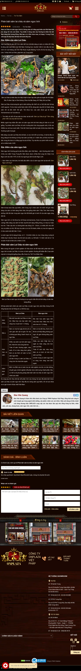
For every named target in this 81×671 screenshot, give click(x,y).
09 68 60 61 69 (25, 1)
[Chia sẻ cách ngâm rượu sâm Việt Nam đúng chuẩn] (71, 426)
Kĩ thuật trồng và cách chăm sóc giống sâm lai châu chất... (74, 138)
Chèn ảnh (47, 509)
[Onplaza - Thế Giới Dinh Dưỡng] (40, 8)
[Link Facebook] (53, 1)
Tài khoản (66, 1)
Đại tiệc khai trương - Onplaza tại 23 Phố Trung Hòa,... (74, 114)
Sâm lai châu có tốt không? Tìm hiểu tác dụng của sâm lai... (30, 430)
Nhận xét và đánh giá (8, 483)
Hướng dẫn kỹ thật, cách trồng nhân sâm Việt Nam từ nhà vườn (10, 447)
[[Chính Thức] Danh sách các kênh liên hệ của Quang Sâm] (68, 73)
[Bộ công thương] (39, 660)
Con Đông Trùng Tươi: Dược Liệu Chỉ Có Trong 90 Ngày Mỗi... (74, 89)
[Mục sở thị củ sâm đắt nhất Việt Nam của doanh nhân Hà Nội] (51, 442)
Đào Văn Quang (21, 395)
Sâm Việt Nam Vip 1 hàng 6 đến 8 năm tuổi (74, 189)
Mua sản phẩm (64, 168)
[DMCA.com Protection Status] (26, 661)
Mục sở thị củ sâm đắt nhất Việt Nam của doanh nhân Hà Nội (51, 447)
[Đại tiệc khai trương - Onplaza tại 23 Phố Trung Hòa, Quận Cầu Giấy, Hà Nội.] (63, 117)
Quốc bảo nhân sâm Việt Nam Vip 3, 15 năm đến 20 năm (74, 173)
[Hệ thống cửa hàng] (40, 530)
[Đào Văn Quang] (7, 403)
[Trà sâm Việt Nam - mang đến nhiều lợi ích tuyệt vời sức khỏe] (30, 442)
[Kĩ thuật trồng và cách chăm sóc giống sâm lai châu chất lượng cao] (63, 141)
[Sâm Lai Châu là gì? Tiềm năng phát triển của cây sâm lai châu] (51, 426)
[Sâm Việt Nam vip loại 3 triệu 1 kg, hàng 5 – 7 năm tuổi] (63, 160)
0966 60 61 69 (8, 1)
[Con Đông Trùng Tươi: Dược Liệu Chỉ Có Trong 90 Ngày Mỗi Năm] (63, 92)
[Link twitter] (55, 1)
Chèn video (54, 509)
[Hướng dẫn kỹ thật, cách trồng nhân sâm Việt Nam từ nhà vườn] (10, 442)
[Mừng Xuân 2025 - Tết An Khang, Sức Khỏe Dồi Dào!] (63, 106)
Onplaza (64, 22)
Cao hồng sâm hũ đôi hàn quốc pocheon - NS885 (73, 205)
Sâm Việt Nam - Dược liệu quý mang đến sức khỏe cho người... (71, 447)
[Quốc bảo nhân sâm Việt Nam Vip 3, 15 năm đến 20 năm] (63, 177)
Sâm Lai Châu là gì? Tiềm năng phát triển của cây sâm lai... (51, 430)
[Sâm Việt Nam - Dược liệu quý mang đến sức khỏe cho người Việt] (71, 442)
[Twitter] (77, 396)
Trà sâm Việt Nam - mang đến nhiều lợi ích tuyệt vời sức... (30, 447)
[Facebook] (74, 396)
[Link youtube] (60, 1)
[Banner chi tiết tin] (68, 37)
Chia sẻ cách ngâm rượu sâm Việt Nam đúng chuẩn (71, 430)
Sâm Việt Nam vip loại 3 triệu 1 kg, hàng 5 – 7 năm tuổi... (74, 157)
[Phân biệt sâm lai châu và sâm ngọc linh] (63, 130)
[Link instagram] (57, 1)
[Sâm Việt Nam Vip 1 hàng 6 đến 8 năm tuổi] (63, 193)
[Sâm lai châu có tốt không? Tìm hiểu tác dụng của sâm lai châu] (30, 426)
